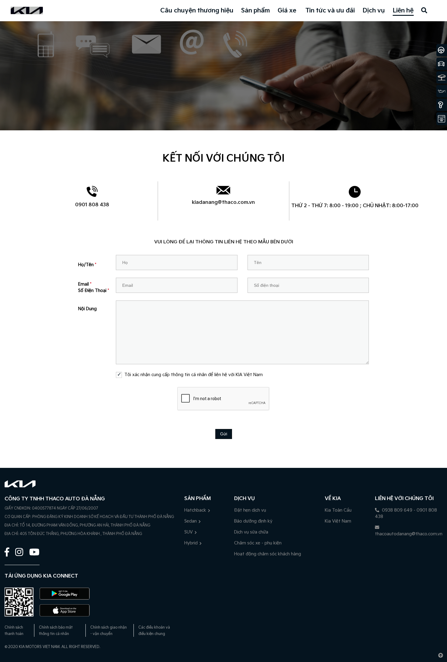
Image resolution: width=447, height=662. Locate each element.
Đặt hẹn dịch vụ (250, 510)
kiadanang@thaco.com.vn (223, 202)
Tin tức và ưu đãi (330, 10)
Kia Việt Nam (338, 521)
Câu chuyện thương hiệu (197, 10)
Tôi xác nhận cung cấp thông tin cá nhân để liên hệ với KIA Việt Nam (193, 374)
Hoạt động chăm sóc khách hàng (267, 554)
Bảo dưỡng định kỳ (253, 521)
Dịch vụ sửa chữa (251, 532)
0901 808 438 (92, 205)
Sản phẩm (255, 10)
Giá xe (287, 10)
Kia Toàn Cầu (338, 510)
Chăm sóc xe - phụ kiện (258, 543)
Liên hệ (403, 10)
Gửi (223, 433)
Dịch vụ (373, 10)
